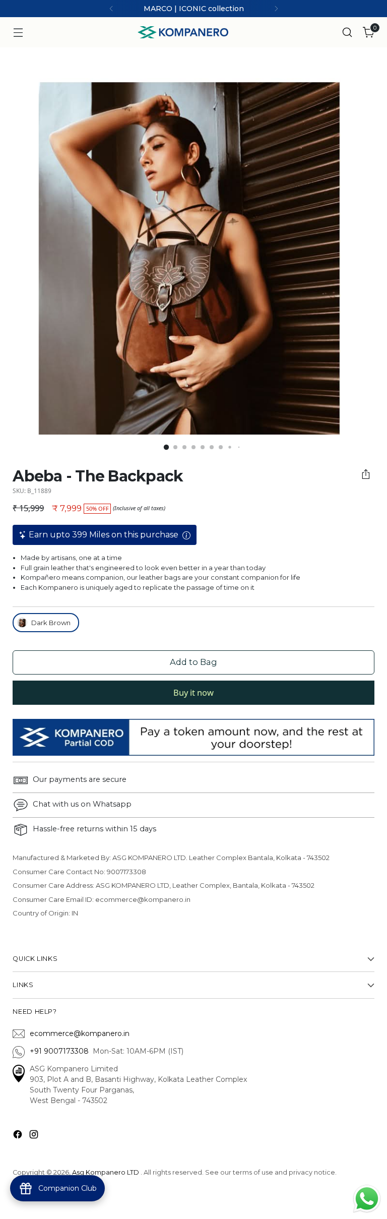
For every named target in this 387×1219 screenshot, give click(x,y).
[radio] (46, 622)
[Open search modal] (347, 32)
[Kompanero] (183, 32)
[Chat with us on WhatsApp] (367, 1197)
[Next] (276, 8)
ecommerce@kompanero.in (80, 1033)
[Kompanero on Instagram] (35, 1136)
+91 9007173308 (61, 1051)
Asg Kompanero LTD (105, 1172)
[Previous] (111, 8)
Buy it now (193, 692)
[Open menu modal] (18, 32)
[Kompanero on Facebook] (19, 1136)
